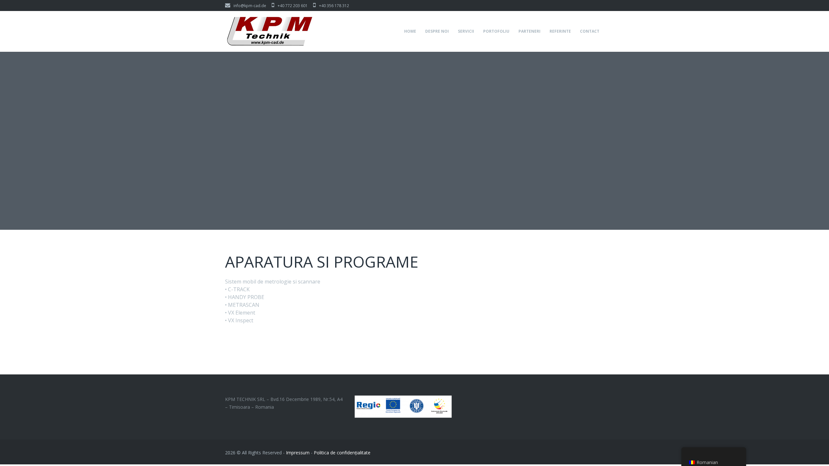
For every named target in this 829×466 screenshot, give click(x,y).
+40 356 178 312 (334, 5)
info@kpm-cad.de (249, 5)
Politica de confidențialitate (342, 452)
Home (410, 31)
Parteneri (529, 31)
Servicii (466, 31)
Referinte (560, 31)
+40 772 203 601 (293, 5)
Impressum (298, 452)
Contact (589, 31)
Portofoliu (496, 31)
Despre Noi (437, 31)
